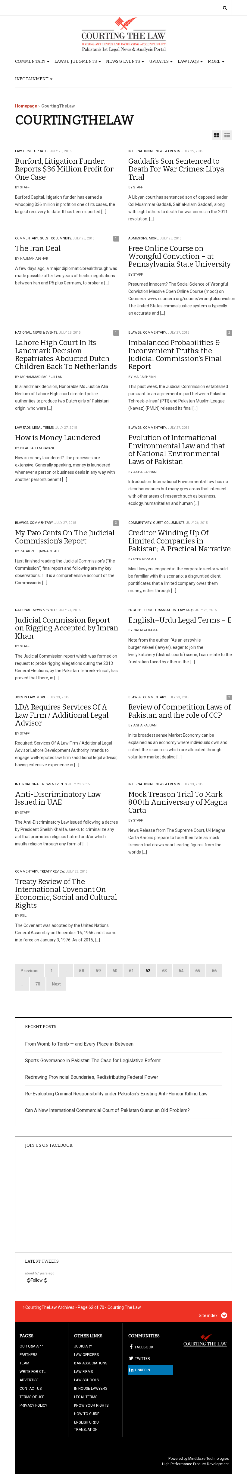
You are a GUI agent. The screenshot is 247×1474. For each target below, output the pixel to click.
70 (37, 984)
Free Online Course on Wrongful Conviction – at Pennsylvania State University (179, 256)
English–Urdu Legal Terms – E (180, 620)
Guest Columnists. (56, 238)
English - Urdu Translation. (152, 610)
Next (56, 984)
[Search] (225, 7)
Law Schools (86, 1380)
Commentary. (27, 238)
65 (197, 970)
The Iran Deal (38, 248)
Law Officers (86, 1355)
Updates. (41, 151)
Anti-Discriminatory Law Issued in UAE (58, 798)
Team (24, 1363)
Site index (208, 1315)
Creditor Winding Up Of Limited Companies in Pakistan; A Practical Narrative (179, 541)
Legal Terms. (43, 428)
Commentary (30, 61)
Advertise (29, 1380)
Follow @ (39, 1280)
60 (114, 970)
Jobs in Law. (25, 697)
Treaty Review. (52, 871)
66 (214, 970)
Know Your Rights (91, 1405)
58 (81, 970)
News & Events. (168, 151)
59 (98, 970)
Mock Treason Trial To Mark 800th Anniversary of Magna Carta (177, 802)
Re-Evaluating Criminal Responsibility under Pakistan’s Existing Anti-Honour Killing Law (116, 1094)
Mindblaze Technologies (208, 1458)
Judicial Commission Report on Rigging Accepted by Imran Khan (66, 628)
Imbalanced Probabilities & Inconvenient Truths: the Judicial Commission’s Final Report (175, 354)
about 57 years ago (40, 1273)
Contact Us (31, 1388)
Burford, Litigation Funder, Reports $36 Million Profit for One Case (64, 169)
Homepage (26, 106)
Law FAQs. (23, 428)
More (214, 61)
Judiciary (83, 1346)
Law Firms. (24, 151)
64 (181, 970)
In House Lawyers (90, 1388)
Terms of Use (32, 1397)
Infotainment (31, 79)
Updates (159, 61)
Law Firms (83, 1372)
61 (131, 970)
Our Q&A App (31, 1346)
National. (23, 333)
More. (154, 238)
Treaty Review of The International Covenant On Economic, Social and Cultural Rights (66, 893)
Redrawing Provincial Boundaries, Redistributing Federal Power (91, 1077)
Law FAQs (188, 61)
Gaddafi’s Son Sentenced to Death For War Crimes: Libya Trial (176, 169)
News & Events (123, 61)
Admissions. (138, 238)
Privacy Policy (33, 1405)
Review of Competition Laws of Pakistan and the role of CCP (179, 711)
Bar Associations (90, 1363)
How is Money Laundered (57, 438)
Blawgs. (135, 333)
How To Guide (86, 1414)
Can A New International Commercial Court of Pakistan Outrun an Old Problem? (107, 1110)
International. (141, 151)
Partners (28, 1355)
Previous (29, 970)
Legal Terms (85, 1397)
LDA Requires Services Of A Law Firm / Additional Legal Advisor (62, 715)
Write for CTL (32, 1372)
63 (164, 970)
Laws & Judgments (76, 61)
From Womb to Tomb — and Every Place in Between (79, 1044)
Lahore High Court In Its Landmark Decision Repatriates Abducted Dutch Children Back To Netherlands (66, 354)
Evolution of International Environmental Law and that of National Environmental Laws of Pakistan (176, 450)
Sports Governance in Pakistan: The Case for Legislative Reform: (93, 1060)
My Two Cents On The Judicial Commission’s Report (65, 537)
